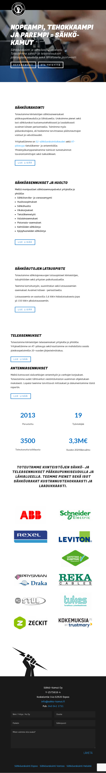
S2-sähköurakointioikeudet (50, 141)
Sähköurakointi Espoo (26, 766)
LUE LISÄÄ (25, 163)
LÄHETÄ (88, 753)
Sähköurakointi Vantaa (52, 766)
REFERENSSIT (23, 64)
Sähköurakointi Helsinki (79, 766)
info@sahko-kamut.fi (53, 701)
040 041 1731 (55, 706)
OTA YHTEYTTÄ (50, 64)
